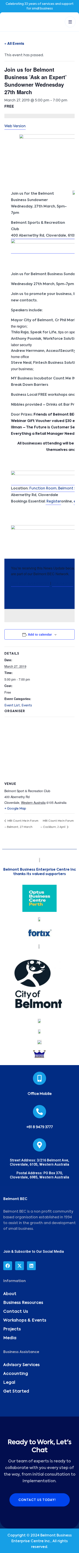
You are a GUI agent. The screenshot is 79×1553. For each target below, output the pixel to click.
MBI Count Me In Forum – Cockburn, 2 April (57, 824)
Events (27, 705)
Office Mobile (40, 1094)
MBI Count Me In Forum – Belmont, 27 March (21, 824)
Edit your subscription (30, 583)
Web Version (15, 126)
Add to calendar (40, 634)
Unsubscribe (62, 583)
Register (53, 501)
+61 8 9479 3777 (39, 1127)
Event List (12, 705)
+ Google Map (15, 808)
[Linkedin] (31, 1265)
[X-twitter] (19, 1265)
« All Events (14, 43)
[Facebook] (7, 1265)
